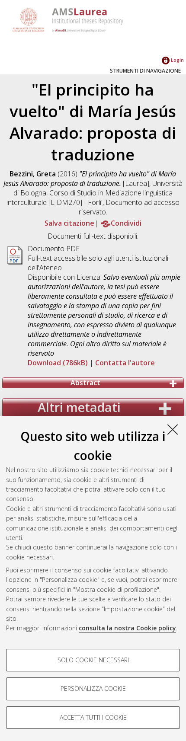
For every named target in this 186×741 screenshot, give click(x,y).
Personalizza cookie (93, 688)
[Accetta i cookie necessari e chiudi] (173, 429)
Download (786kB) (58, 362)
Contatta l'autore (125, 362)
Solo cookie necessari (93, 660)
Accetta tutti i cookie (93, 717)
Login (177, 60)
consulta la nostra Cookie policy (127, 628)
